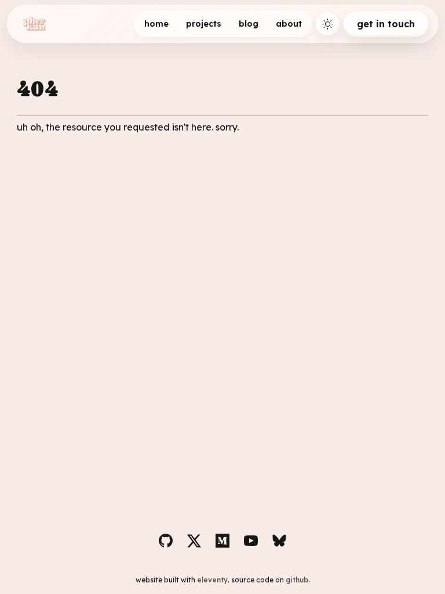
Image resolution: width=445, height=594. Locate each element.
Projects (203, 24)
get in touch (386, 24)
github (297, 579)
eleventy (212, 579)
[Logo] (34, 24)
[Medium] (222, 541)
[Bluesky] (279, 541)
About (289, 24)
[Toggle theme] (327, 23)
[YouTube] (251, 541)
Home (156, 24)
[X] (194, 541)
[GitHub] (166, 541)
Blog (248, 24)
